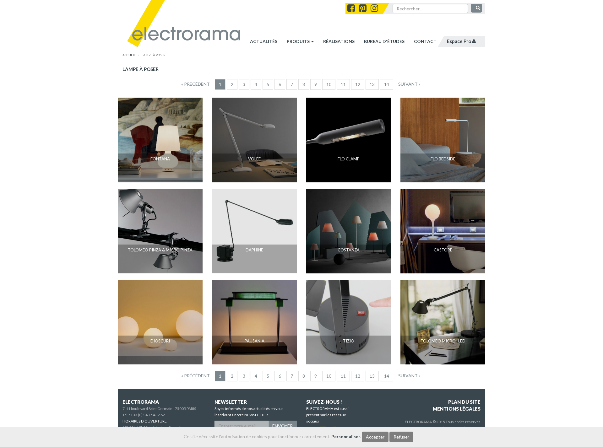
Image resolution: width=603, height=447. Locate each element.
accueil (128, 55)
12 (357, 84)
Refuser (401, 436)
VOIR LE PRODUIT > (160, 170)
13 (372, 84)
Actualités (263, 41)
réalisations (339, 41)
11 (343, 84)
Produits (299, 41)
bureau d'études (384, 41)
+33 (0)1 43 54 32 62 (148, 414)
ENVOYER (282, 425)
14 (386, 84)
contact (425, 41)
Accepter (375, 436)
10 (328, 84)
